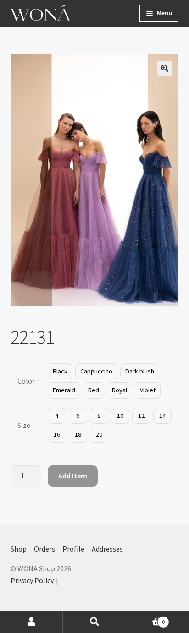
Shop (19, 548)
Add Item (72, 475)
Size (23, 425)
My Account (31, 622)
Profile (73, 548)
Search (94, 622)
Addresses (107, 548)
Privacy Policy (32, 580)
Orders (44, 548)
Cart (145, 618)
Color (26, 380)
